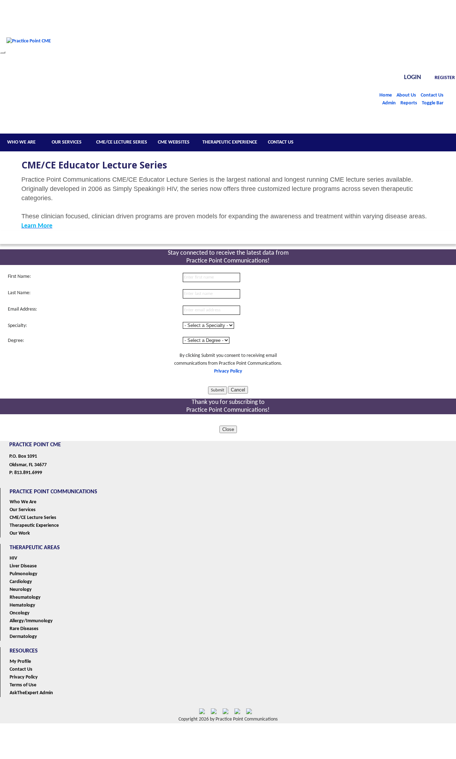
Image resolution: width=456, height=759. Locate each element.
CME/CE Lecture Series (33, 517)
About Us (406, 95)
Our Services (23, 510)
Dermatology (23, 636)
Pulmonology (23, 574)
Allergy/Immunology (31, 621)
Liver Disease (23, 566)
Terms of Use (23, 685)
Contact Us (432, 95)
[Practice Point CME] (28, 51)
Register (445, 77)
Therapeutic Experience (34, 525)
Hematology (22, 605)
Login (412, 77)
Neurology (21, 589)
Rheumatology (25, 597)
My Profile (20, 661)
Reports (408, 103)
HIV (13, 558)
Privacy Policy (228, 371)
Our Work (20, 533)
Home (385, 95)
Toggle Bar (433, 103)
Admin (389, 103)
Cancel (238, 390)
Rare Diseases (24, 628)
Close (228, 429)
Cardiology (21, 581)
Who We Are (23, 502)
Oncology (20, 613)
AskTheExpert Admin (31, 693)
